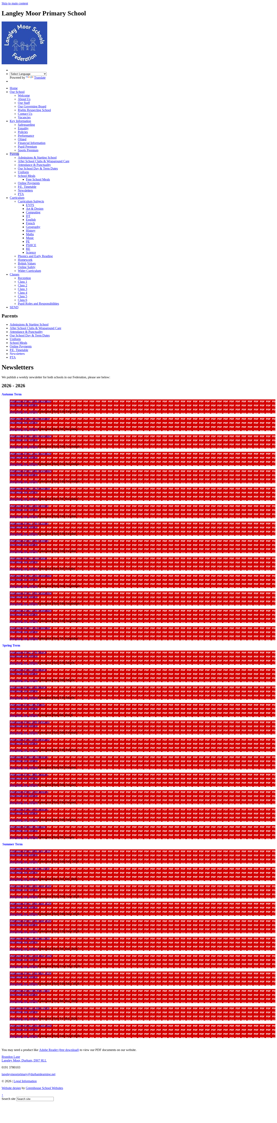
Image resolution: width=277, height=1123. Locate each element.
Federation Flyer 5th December (30, 418)
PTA (21, 194)
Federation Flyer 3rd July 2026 (29, 868)
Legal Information (25, 1081)
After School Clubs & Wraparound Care (43, 161)
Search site (8, 1098)
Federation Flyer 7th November (30, 488)
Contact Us (25, 113)
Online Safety (26, 267)
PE (28, 241)
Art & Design (34, 208)
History (30, 230)
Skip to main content (15, 3)
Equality (23, 128)
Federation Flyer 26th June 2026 (30, 886)
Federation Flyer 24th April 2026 (31, 1025)
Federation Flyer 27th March (28, 652)
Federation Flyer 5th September (30, 628)
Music (30, 238)
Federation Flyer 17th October (29, 523)
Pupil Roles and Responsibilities (38, 303)
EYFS (30, 205)
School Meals (26, 175)
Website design (11, 1088)
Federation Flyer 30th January (29, 774)
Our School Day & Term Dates (38, 168)
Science (31, 252)
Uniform (23, 172)
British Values (27, 263)
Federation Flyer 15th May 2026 (30, 973)
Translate (40, 77)
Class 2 (22, 285)
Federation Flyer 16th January (29, 809)
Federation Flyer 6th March (27, 704)
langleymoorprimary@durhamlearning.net (28, 1074)
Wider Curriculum (29, 270)
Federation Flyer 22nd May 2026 (31, 955)
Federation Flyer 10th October (29, 540)
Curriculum (17, 197)
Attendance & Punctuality (34, 165)
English (31, 219)
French (30, 223)
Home (14, 88)
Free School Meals (38, 179)
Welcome (24, 95)
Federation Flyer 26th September (31, 575)
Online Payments (29, 183)
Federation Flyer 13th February (30, 739)
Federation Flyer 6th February (29, 757)
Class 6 (22, 300)
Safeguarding (26, 124)
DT (28, 216)
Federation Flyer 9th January (28, 826)
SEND (14, 307)
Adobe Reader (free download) (59, 1050)
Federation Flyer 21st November (30, 453)
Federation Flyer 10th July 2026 (30, 851)
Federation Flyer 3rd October (28, 558)
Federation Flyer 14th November (31, 471)
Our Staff (24, 102)
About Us (24, 99)
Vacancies (24, 117)
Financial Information (31, 143)
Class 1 (22, 281)
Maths (30, 234)
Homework (25, 259)
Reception (24, 278)
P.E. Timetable (27, 186)
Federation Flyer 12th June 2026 (30, 921)
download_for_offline (24, 405)
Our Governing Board (32, 106)
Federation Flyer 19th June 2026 (30, 903)
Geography (33, 227)
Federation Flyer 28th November (31, 436)
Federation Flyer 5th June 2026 (30, 938)
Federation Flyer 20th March (28, 669)
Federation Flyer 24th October (29, 506)
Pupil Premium (27, 146)
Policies (23, 132)
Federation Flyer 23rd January (29, 792)
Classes (14, 274)
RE (28, 249)
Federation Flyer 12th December (30, 401)
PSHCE (31, 245)
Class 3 (22, 289)
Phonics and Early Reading (35, 256)
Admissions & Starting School (37, 157)
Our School (17, 92)
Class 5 (22, 296)
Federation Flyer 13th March (28, 687)
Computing (33, 212)
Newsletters (25, 190)
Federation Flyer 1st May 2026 (29, 1008)
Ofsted (22, 139)
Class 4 (22, 292)
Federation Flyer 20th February (30, 722)
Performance (26, 135)
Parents (14, 154)
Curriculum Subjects (31, 201)
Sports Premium (28, 150)
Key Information (20, 121)
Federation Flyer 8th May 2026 (30, 990)
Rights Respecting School (34, 110)
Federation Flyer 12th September (31, 610)
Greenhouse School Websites (44, 1088)
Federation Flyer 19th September (31, 593)
